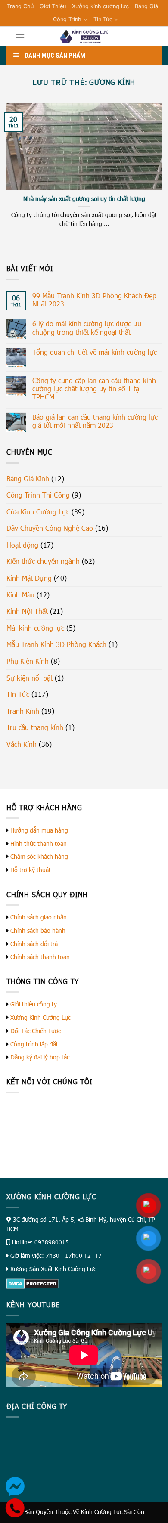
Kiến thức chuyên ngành (43, 561)
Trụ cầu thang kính (34, 727)
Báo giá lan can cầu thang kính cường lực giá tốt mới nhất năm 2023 (95, 421)
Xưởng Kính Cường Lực (40, 1017)
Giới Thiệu (53, 6)
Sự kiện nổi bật (29, 678)
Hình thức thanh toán (38, 843)
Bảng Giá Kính (27, 478)
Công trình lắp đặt (34, 1044)
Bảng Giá (146, 6)
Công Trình (67, 19)
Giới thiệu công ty (33, 1004)
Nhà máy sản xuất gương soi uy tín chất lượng (84, 198)
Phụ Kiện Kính (27, 661)
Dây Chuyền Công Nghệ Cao (49, 528)
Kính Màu (20, 595)
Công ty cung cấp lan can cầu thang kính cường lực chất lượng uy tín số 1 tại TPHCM (94, 388)
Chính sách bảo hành (37, 930)
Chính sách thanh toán (40, 956)
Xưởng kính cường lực (100, 6)
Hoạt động (22, 545)
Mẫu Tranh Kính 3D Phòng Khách (56, 644)
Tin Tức (102, 19)
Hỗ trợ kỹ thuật (30, 869)
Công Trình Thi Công (38, 495)
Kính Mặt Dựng (29, 578)
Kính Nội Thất (27, 611)
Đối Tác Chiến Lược (35, 1030)
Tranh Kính (22, 711)
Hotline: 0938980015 (40, 1242)
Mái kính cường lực (35, 628)
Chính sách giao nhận (38, 917)
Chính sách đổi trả (34, 943)
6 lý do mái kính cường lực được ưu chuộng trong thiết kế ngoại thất (86, 327)
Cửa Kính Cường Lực (37, 512)
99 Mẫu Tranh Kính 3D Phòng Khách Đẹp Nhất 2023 (94, 299)
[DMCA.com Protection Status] (32, 1283)
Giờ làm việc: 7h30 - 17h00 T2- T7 (56, 1255)
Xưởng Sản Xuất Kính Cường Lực (53, 1268)
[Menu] (20, 37)
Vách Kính (21, 744)
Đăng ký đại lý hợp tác (39, 1057)
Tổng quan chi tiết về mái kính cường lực (94, 352)
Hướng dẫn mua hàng (39, 830)
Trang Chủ (20, 6)
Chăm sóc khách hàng (39, 856)
